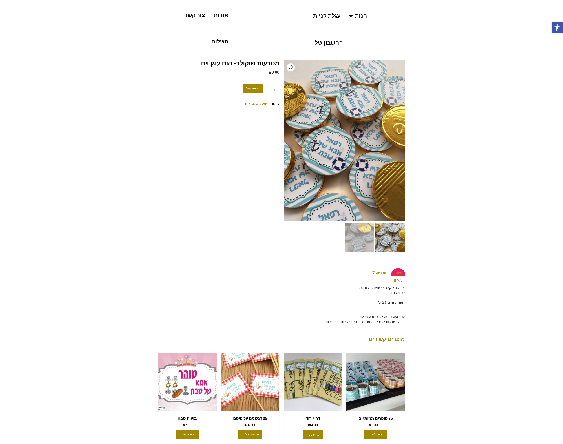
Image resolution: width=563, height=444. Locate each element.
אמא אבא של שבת (256, 104)
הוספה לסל (253, 88)
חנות (361, 16)
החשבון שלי (328, 43)
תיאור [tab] (398, 272)
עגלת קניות (326, 16)
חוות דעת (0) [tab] (380, 272)
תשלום (219, 41)
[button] (557, 27)
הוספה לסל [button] (377, 434)
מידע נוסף (313, 434)
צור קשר (195, 15)
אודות (221, 15)
